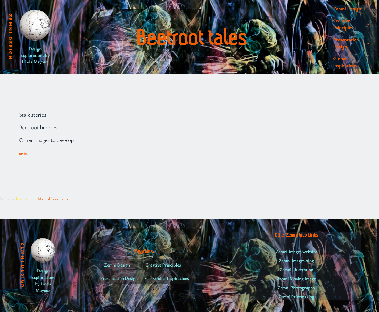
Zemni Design (10, 37)
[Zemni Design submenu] (364, 8)
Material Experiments (53, 198)
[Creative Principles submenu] (367, 24)
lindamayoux (25, 198)
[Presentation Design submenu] (367, 43)
